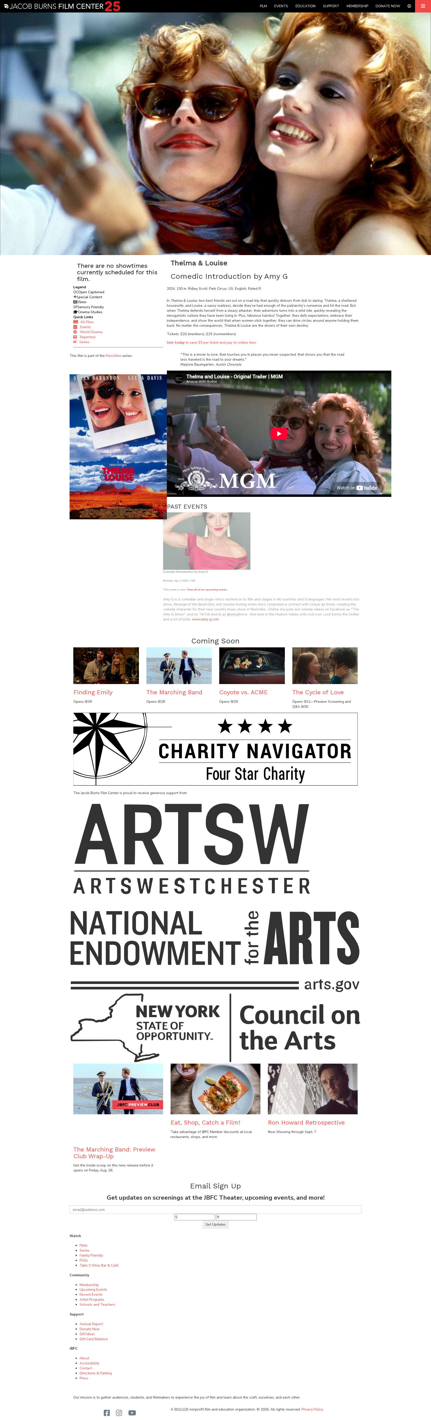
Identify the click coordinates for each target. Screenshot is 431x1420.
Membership (357, 6)
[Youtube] (132, 1413)
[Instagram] (119, 1413)
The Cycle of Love (318, 692)
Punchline (113, 355)
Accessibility (89, 1363)
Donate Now (388, 6)
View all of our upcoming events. (207, 589)
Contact (86, 1368)
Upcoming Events (93, 1289)
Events (281, 6)
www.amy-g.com (205, 619)
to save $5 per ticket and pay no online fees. (212, 342)
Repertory (86, 337)
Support (331, 6)
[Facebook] (107, 1413)
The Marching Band (174, 692)
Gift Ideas (87, 1334)
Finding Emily (92, 692)
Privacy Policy (312, 1409)
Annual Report (91, 1324)
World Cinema (89, 332)
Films (84, 1245)
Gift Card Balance (94, 1339)
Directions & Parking (96, 1373)
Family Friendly (91, 1255)
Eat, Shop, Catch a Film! (205, 1122)
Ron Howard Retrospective (306, 1122)
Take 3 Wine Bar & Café (99, 1265)
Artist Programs (92, 1299)
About (84, 1358)
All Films (86, 322)
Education (306, 6)
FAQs (84, 1260)
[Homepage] (62, 6)
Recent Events (91, 1294)
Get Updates (216, 1224)
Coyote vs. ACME (243, 692)
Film (263, 6)
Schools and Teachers (97, 1304)
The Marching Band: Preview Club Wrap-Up (114, 1152)
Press (84, 1378)
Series (82, 342)
